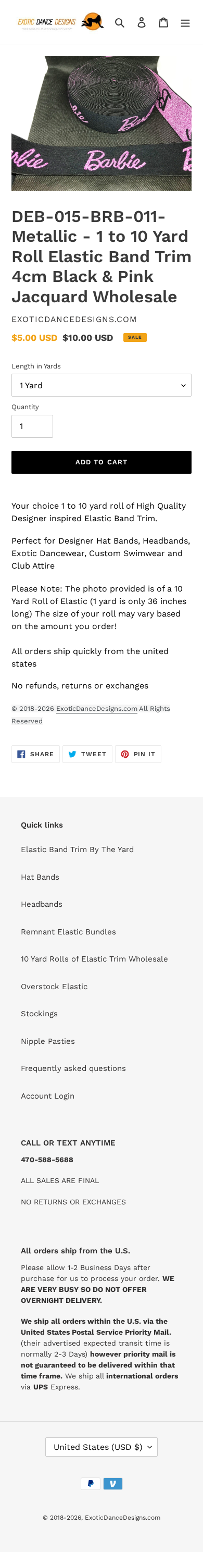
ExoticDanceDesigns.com (96, 708)
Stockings (39, 1013)
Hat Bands (40, 877)
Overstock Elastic (54, 986)
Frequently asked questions (73, 1068)
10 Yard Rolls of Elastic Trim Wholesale (94, 959)
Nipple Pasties (48, 1041)
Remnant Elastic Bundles (68, 932)
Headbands (41, 904)
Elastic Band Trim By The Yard (77, 849)
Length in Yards (36, 366)
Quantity (25, 407)
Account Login (47, 1096)
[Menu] (185, 22)
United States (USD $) (98, 1447)
